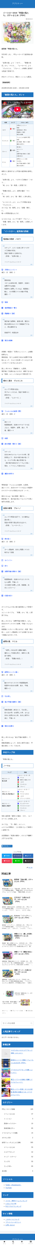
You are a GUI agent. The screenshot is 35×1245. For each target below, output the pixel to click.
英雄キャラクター (18, 1123)
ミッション (18, 1119)
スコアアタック (18, 1152)
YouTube (8, 1188)
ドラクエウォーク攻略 (17, 1133)
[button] (28, 861)
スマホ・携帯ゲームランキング (16, 1201)
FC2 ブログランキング (13, 1206)
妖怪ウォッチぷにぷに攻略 (17, 1142)
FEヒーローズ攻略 (17, 1109)
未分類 (17, 1171)
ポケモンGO (17, 1138)
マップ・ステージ (18, 1157)
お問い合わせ (10, 1225)
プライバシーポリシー (13, 1222)
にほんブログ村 (10, 1203)
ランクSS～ (18, 1166)
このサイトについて (12, 1219)
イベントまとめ (18, 1114)
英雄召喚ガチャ (8, 846)
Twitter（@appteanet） (13, 1185)
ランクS (18, 1161)
